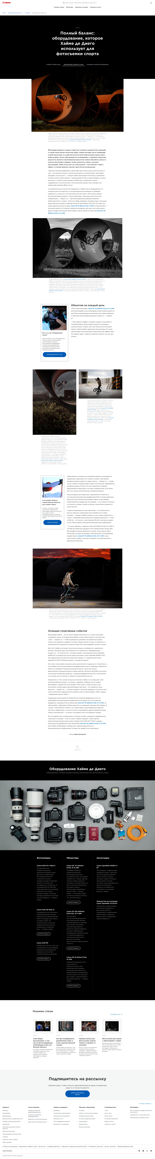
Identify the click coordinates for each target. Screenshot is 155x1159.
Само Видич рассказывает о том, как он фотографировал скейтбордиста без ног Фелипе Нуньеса (43, 1043)
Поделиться (77, 749)
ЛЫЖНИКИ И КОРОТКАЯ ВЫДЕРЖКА (98, 64)
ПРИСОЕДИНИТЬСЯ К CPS (54, 354)
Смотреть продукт (43, 933)
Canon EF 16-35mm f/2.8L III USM (82, 206)
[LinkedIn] (143, 1151)
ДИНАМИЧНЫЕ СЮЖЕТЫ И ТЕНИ (73, 64)
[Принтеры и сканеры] (88, 7)
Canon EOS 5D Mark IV (45, 910)
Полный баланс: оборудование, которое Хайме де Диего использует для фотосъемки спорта (77, 43)
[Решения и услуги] (101, 7)
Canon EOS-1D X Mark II (46, 865)
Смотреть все (115, 1014)
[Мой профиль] (151, 3)
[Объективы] (73, 7)
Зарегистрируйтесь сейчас (77, 1093)
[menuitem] (53, 65)
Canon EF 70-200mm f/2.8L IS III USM (80, 139)
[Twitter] (147, 1151)
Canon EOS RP (42, 943)
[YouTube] (151, 1151)
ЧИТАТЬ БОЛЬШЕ (52, 522)
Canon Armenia (7, 1150)
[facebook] (139, 1151)
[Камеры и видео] (64, 7)
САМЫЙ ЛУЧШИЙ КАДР (53, 64)
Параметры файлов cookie (125, 1146)
